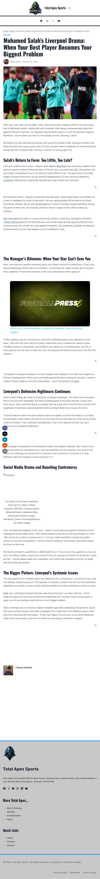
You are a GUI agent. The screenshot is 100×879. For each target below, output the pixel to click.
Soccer (6, 35)
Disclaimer (75, 872)
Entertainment (14, 815)
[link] (13, 285)
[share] (85, 284)
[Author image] (6, 61)
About (10, 838)
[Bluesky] (53, 21)
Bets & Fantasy (14, 808)
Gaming (11, 812)
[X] (47, 21)
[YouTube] (59, 21)
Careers (11, 845)
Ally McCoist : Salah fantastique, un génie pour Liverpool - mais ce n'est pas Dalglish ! (50, 285)
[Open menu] (69, 8)
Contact (11, 841)
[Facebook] (41, 21)
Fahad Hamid (15, 62)
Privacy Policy (60, 872)
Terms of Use (89, 872)
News (10, 819)
